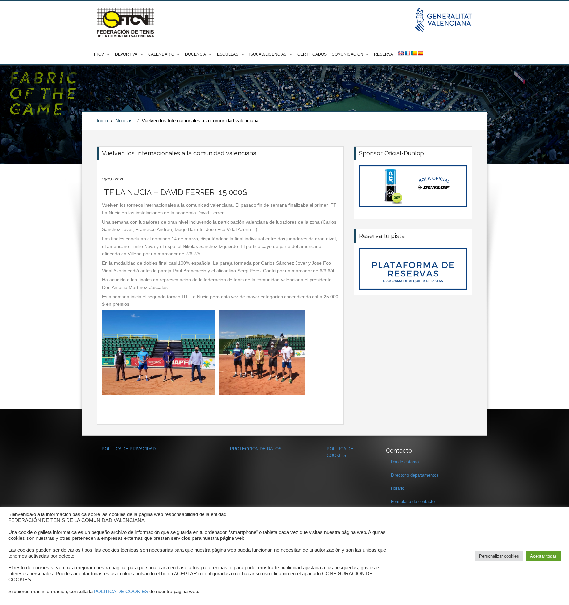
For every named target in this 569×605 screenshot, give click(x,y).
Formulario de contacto (413, 501)
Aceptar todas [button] (543, 556)
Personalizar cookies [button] (499, 556)
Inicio (102, 120)
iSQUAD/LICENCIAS (267, 54)
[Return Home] (125, 22)
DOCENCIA (195, 54)
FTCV (99, 54)
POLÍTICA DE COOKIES (121, 591)
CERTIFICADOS (312, 54)
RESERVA (383, 54)
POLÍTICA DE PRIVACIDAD (129, 448)
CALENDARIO (161, 54)
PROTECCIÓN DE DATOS (256, 448)
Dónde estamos (406, 462)
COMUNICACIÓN (347, 54)
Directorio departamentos (415, 475)
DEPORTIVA (126, 54)
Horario (397, 488)
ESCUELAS (227, 54)
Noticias (124, 120)
